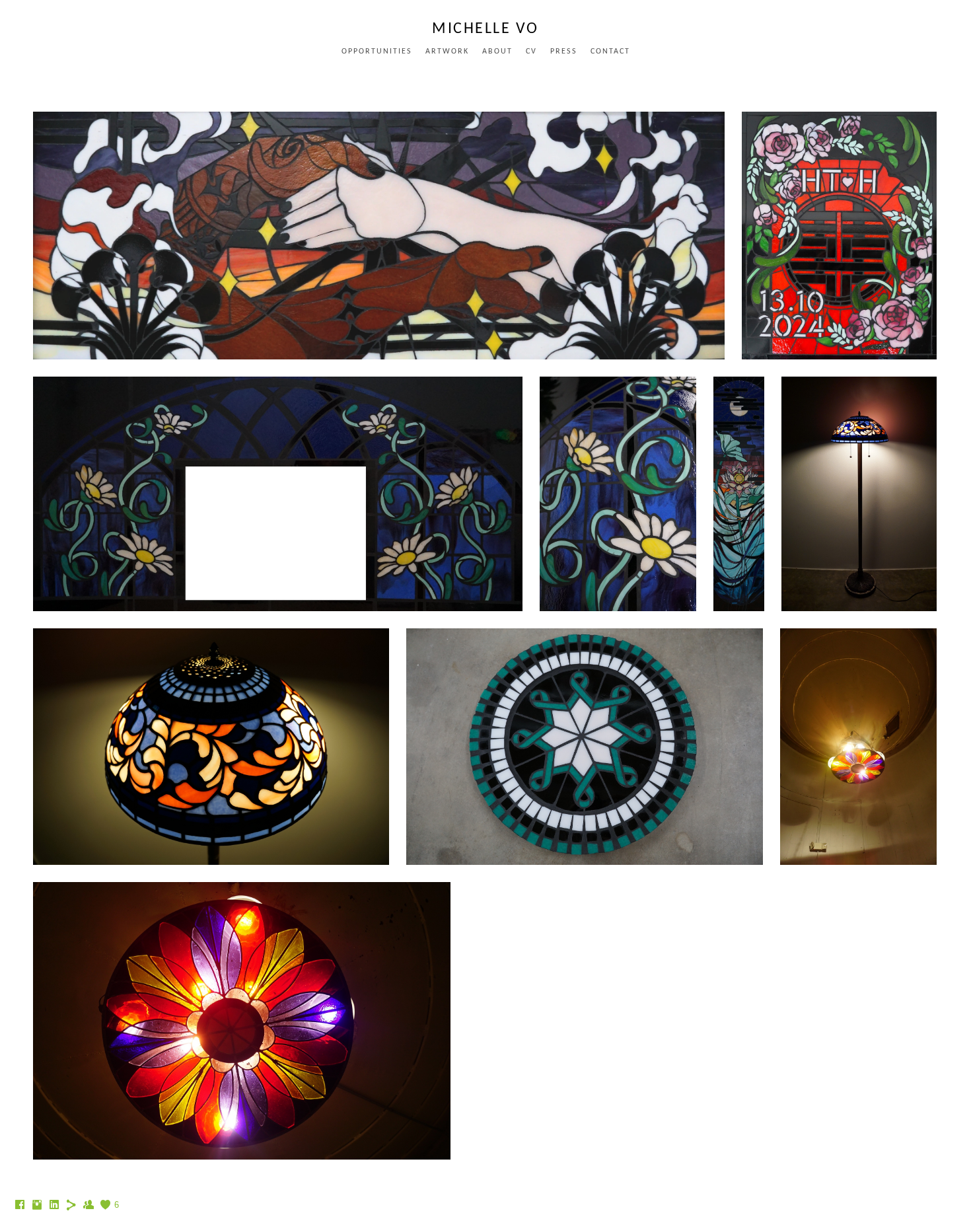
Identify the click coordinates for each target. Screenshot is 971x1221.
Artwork (447, 52)
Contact (610, 52)
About (497, 52)
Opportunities (377, 52)
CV (531, 52)
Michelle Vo (485, 29)
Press (563, 52)
